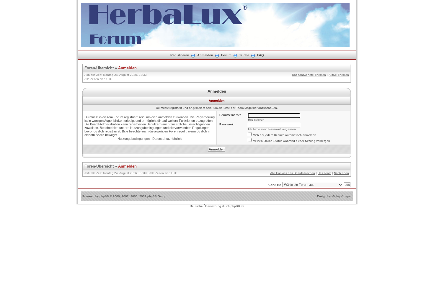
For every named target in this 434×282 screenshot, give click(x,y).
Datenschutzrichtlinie (167, 138)
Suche (244, 55)
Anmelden (205, 55)
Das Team (324, 173)
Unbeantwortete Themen (309, 74)
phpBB (104, 196)
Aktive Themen (339, 74)
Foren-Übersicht (99, 68)
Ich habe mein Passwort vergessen (272, 129)
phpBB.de (237, 206)
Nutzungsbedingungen (134, 138)
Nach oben (341, 173)
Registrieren (179, 55)
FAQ (260, 55)
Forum (226, 55)
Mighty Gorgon (342, 196)
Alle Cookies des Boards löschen (292, 173)
